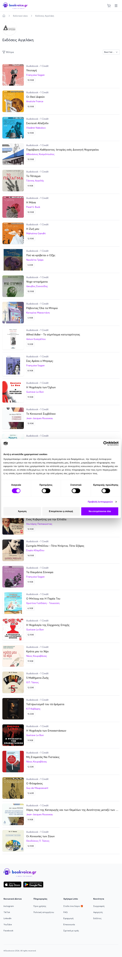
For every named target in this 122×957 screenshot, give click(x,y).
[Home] (3, 15)
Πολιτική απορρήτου (43, 912)
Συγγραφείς (99, 906)
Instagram (9, 906)
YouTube (8, 924)
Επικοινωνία (69, 924)
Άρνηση (22, 511)
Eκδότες (97, 918)
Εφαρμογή (68, 918)
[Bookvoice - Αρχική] (15, 5)
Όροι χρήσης (39, 906)
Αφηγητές (98, 912)
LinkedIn (7, 918)
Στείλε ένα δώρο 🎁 (73, 906)
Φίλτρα (10, 52)
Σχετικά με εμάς (71, 930)
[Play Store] (33, 884)
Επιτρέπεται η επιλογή (61, 511)
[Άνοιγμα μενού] (116, 6)
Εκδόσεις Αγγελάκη (44, 15)
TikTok (7, 912)
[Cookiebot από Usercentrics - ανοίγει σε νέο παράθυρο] (106, 443)
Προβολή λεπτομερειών (100, 501)
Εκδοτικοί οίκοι (20, 15)
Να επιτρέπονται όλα (100, 511)
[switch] (46, 490)
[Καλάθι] (109, 5)
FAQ (65, 912)
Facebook (8, 930)
